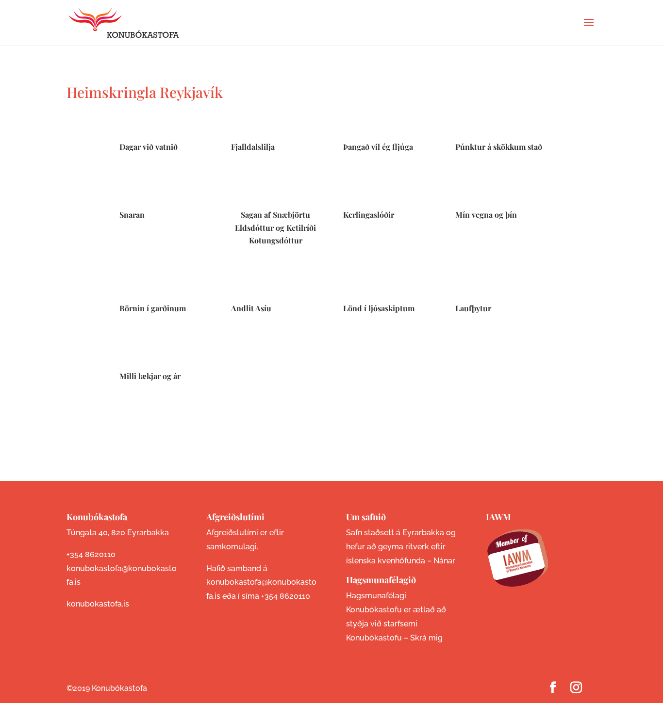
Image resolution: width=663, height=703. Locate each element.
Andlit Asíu (251, 308)
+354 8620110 (91, 554)
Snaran (132, 214)
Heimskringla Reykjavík (144, 92)
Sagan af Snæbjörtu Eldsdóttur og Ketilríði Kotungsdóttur (275, 227)
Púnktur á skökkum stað (498, 147)
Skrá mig (426, 637)
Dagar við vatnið (148, 147)
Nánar (444, 560)
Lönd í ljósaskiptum (378, 308)
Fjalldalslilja (253, 147)
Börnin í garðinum (152, 308)
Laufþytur (473, 308)
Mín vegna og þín (486, 214)
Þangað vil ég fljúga (378, 147)
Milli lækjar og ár (150, 376)
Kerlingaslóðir (368, 214)
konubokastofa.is (97, 603)
